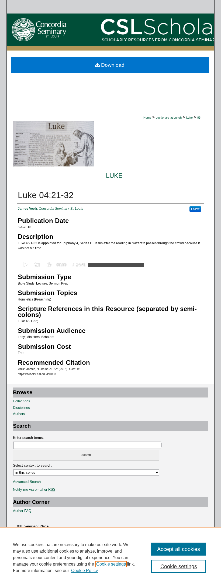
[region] (110, 557)
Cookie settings (111, 564)
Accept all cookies (178, 549)
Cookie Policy (84, 570)
